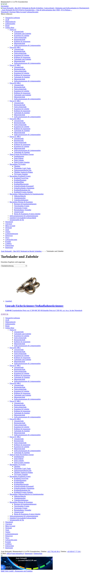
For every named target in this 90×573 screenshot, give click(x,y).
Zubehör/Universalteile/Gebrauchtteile (23, 218)
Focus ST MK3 (15, 101)
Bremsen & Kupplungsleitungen (25, 204)
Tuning (7, 232)
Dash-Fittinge (18, 158)
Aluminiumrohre (20, 198)
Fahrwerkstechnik (20, 37)
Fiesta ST (13, 29)
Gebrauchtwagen (32, 12)
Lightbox (8, 243)
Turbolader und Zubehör (22, 33)
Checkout (12, 12)
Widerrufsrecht (10, 22)
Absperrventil (18, 212)
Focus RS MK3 (15, 119)
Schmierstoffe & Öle (17, 220)
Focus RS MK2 (15, 83)
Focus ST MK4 (15, 136)
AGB (7, 20)
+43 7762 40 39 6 (53, 551)
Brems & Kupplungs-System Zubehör (27, 214)
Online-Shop (9, 28)
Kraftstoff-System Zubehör (23, 192)
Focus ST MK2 (15, 65)
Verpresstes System (20, 208)
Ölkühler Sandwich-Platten (23, 172)
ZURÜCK (4, 314)
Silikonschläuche (20, 196)
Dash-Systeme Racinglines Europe (22, 154)
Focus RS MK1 (15, 47)
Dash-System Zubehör (22, 162)
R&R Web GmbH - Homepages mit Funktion (16, 571)
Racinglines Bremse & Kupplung (21, 202)
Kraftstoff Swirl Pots (21, 178)
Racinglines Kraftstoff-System (20, 176)
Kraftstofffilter (19, 182)
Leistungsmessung (11, 234)
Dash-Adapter (19, 160)
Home (7, 26)
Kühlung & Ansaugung (22, 41)
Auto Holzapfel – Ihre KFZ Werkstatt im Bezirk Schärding (21, 251)
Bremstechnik (19, 140)
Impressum (9, 247)
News (7, 238)
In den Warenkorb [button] (76, 310)
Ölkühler (17, 166)
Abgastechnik (19, 31)
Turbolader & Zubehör (22, 77)
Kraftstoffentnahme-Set (22, 190)
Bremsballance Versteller (22, 210)
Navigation (5, 6)
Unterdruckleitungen (21, 200)
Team (7, 230)
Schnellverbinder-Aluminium (24, 188)
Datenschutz (9, 245)
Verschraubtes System (21, 206)
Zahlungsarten (10, 24)
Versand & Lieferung (12, 18)
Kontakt (8, 241)
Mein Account (21, 12)
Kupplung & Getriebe (21, 35)
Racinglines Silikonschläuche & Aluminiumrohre (27, 194)
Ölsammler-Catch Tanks (22, 168)
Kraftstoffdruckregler (21, 184)
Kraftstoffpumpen (20, 180)
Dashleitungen (19, 156)
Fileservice (9, 236)
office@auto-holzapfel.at (15, 553)
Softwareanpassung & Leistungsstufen (27, 45)
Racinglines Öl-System (18, 164)
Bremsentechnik (19, 39)
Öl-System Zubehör (21, 174)
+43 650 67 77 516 (74, 551)
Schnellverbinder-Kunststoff (24, 186)
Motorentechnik (19, 43)
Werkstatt (8, 228)
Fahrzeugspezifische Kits (22, 170)
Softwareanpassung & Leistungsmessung (24, 216)
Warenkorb (5, 12)
